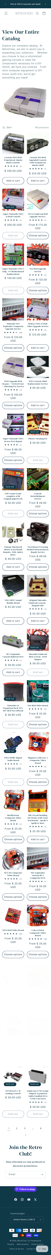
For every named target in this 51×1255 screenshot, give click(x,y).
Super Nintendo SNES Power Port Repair (13, 439)
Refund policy (23, 1244)
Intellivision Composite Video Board (13, 818)
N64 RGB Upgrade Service (37, 270)
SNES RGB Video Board (13, 930)
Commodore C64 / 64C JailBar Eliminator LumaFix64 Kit (38, 993)
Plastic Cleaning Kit (37, 438)
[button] (6, 13)
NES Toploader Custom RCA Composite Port (37, 875)
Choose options (38, 235)
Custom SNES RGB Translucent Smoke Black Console (13, 160)
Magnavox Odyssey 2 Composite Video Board (38, 760)
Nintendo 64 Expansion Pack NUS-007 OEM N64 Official (13, 708)
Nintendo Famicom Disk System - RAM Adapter (38, 657)
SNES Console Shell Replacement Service (38, 382)
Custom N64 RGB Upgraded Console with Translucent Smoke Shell (38, 161)
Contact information (35, 1249)
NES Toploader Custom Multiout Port (13, 655)
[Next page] (25, 1135)
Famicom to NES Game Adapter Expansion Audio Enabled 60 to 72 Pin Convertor (38, 1095)
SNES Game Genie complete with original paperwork (13, 496)
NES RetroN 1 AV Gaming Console (13, 1092)
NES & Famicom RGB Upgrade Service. (38, 215)
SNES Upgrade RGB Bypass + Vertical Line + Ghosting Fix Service (13, 384)
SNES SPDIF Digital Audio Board (13, 759)
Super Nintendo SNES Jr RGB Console (13, 215)
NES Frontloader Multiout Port (38, 1041)
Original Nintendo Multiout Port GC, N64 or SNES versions (13, 1043)
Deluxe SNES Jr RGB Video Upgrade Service (38, 325)
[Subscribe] (42, 1174)
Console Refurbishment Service (38, 496)
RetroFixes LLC (24, 1241)
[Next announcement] (45, 4)
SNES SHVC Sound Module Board (13, 601)
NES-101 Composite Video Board (13, 874)
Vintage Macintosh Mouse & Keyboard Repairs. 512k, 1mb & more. (13, 551)
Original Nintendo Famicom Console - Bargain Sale (38, 603)
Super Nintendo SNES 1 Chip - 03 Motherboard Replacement (13, 271)
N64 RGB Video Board (38, 705)
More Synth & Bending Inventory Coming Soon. (13, 993)
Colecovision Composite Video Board (38, 933)
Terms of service (17, 1249)
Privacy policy (37, 1244)
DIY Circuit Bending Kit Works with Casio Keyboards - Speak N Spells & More (38, 819)
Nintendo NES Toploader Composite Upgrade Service (13, 326)
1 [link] (8, 1128)
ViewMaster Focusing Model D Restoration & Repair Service (38, 550)
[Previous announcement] (5, 4)
